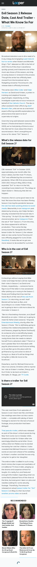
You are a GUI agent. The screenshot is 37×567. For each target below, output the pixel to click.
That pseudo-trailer (10, 430)
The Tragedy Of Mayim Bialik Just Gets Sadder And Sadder (8, 524)
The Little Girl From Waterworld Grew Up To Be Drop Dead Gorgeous (27, 551)
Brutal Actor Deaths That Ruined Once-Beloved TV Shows (26, 523)
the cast (5, 206)
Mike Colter (19, 90)
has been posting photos (18, 206)
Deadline (5, 240)
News (3, 9)
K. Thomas (6, 26)
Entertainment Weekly (11, 322)
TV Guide (24, 375)
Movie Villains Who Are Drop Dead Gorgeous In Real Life (9, 550)
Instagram (26, 208)
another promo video (10, 493)
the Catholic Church (17, 103)
